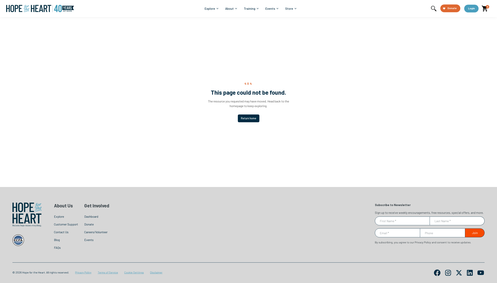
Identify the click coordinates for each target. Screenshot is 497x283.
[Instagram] (448, 273)
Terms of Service (108, 272)
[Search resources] (433, 8)
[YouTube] (481, 273)
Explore (59, 216)
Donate (89, 224)
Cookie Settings (134, 272)
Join (475, 233)
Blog (57, 240)
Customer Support (66, 224)
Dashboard (91, 216)
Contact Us (61, 232)
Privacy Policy (83, 272)
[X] (459, 273)
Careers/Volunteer (96, 232)
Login (471, 8)
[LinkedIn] (470, 273)
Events (89, 240)
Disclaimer (156, 272)
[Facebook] (437, 273)
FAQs (57, 247)
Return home (248, 118)
